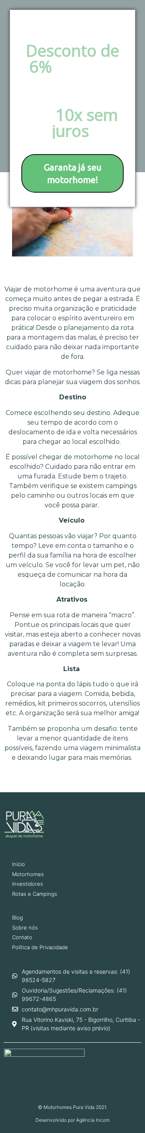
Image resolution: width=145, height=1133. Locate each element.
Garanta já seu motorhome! (73, 173)
